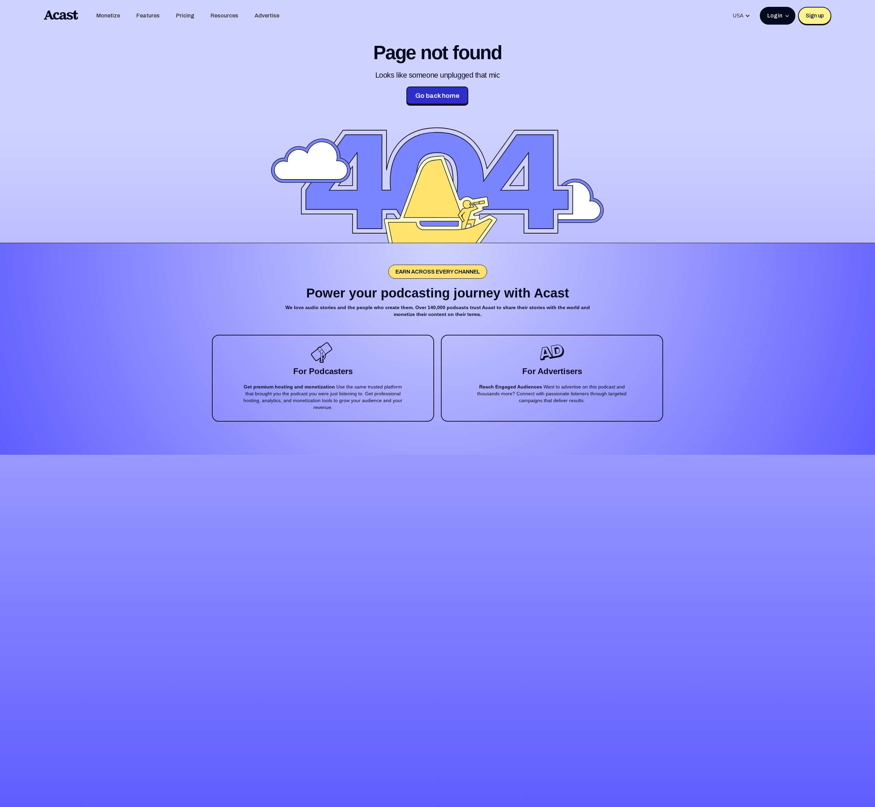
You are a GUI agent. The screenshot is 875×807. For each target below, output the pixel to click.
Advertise (267, 15)
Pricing (185, 15)
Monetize (108, 15)
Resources (224, 15)
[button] (741, 15)
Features (148, 15)
